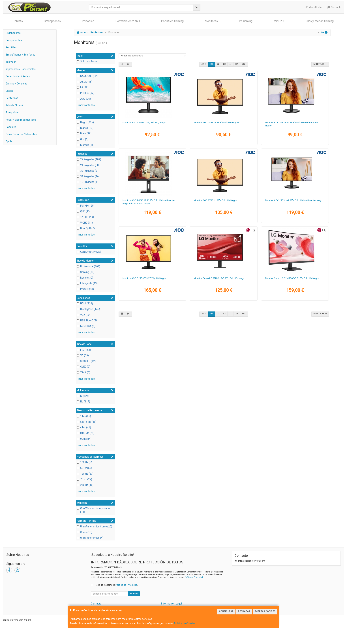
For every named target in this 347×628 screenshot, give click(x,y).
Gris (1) (84, 139)
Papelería (11, 127)
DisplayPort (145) (90, 309)
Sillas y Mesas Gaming (319, 21)
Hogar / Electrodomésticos (21, 119)
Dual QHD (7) (87, 228)
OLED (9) (85, 366)
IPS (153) (85, 349)
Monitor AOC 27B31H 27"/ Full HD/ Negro (215, 200)
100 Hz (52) (86, 462)
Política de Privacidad (194, 577)
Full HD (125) (87, 205)
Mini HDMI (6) (87, 326)
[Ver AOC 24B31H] (223, 95)
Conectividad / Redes (18, 76)
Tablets (18, 21)
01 (211, 64)
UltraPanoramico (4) (91, 537)
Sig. (244, 64)
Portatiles (88, 21)
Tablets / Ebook (14, 105)
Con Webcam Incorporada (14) (95, 510)
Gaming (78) (87, 272)
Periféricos (12, 98)
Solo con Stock (88, 61)
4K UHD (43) (87, 216)
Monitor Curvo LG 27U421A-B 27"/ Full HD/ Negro (219, 278)
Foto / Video (12, 112)
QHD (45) (85, 211)
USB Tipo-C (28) (89, 320)
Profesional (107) (90, 266)
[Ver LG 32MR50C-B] (295, 251)
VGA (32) (85, 314)
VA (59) (84, 355)
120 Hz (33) (86, 473)
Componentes (14, 40)
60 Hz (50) (86, 467)
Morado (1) (86, 144)
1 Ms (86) (85, 416)
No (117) (85, 401)
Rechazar (244, 611)
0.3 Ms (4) (85, 438)
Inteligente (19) (89, 283)
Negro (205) (87, 122)
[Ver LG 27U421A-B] (223, 251)
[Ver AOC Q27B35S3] (152, 251)
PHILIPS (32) (87, 93)
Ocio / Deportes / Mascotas (21, 134)
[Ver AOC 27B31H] (223, 173)
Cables (9, 90)
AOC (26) (85, 98)
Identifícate (315, 7)
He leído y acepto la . (116, 585)
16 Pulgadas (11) (90, 182)
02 (218, 64)
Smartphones (52, 21)
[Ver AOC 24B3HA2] (295, 95)
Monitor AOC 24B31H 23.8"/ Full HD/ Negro (216, 122)
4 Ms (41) (85, 427)
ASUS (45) (86, 81)
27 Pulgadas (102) (90, 159)
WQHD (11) (86, 222)
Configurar (226, 611)
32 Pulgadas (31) (90, 170)
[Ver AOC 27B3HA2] (295, 173)
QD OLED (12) (88, 361)
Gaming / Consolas (16, 83)
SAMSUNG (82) (89, 76)
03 (224, 64)
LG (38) (84, 87)
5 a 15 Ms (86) (88, 421)
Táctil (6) (85, 372)
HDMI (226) (86, 303)
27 (236, 64)
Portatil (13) (87, 289)
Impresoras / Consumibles (21, 69)
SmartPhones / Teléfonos (20, 54)
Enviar (134, 593)
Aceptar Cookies (265, 611)
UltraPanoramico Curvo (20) (96, 526)
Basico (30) (86, 277)
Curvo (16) (86, 532)
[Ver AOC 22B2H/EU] (152, 95)
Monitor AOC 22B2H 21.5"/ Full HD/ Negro (144, 122)
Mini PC (279, 21)
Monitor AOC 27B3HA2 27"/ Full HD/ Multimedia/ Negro (294, 200)
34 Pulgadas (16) (90, 176)
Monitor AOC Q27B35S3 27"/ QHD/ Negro (144, 278)
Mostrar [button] (319, 64)
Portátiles (11, 47)
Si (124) (84, 395)
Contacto (335, 7)
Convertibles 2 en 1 (127, 21)
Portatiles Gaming (172, 21)
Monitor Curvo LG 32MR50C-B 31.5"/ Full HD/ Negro (292, 278)
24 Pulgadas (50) (90, 165)
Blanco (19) (86, 127)
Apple (9, 141)
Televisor (11, 61)
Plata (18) (85, 133)
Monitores (211, 21)
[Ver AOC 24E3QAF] (152, 173)
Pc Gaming (245, 21)
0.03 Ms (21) (87, 433)
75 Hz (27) (86, 479)
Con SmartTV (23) (90, 251)
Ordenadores (13, 32)
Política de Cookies (184, 623)
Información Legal (171, 603)
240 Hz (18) (86, 484)
